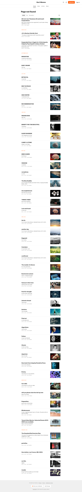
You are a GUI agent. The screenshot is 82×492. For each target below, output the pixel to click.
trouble (24, 470)
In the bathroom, (25, 320)
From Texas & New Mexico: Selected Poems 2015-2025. (34, 222)
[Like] (22, 27)
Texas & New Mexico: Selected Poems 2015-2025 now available (35, 421)
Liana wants (24, 329)
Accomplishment (27, 191)
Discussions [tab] (31, 15)
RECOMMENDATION (28, 104)
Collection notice (49, 483)
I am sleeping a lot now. (27, 135)
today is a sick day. (26, 144)
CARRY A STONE (27, 142)
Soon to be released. (26, 364)
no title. (24, 461)
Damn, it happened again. (27, 275)
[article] (41, 23)
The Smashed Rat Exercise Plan (31, 433)
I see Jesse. (24, 126)
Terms (43, 483)
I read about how (25, 96)
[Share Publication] (66, 2)
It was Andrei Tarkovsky (27, 293)
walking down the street (27, 284)
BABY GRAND (26, 65)
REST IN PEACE (26, 86)
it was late (24, 79)
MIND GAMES (26, 154)
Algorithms (25, 327)
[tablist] (28, 15)
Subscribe (71, 2)
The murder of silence (28, 265)
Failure (24, 336)
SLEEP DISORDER (27, 133)
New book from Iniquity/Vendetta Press (34, 363)
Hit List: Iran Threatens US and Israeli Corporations (33, 19)
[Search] (63, 2)
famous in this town (28, 283)
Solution (24, 309)
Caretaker (25, 247)
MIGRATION (25, 56)
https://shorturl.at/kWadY (27, 423)
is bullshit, (24, 164)
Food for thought (27, 291)
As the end (24, 210)
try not (23, 105)
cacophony (25, 172)
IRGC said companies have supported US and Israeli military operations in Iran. (35, 23)
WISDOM (24, 163)
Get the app (47, 486)
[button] (34, 6)
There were (24, 302)
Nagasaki (24, 238)
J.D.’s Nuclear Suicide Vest (30, 33)
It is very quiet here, (26, 266)
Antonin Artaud (26, 300)
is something (24, 88)
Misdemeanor (26, 410)
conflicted (25, 256)
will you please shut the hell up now (32, 392)
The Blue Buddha (27, 181)
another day (25, 229)
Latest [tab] (23, 15)
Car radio (24, 383)
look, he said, (24, 355)
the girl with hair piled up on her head (30, 471)
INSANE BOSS (26, 115)
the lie (23, 220)
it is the (23, 173)
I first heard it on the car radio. (28, 385)
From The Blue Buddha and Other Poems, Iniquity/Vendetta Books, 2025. (35, 183)
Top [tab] (27, 15)
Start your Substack (37, 486)
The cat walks (24, 311)
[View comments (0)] (31, 38)
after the (23, 117)
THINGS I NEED (26, 199)
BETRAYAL (25, 77)
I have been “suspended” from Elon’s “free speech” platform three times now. (35, 46)
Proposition (25, 401)
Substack (35, 489)
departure (25, 354)
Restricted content (27, 274)
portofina (24, 443)
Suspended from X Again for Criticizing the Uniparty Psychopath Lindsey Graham (35, 43)
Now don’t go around (26, 192)
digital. (23, 462)
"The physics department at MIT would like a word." (33, 35)
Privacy (40, 483)
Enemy (24, 372)
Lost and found (26, 208)
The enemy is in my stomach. (28, 373)
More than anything (26, 201)
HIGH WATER (25, 95)
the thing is (24, 156)
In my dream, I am (26, 248)
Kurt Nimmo (26, 25)
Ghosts (24, 345)
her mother (24, 240)
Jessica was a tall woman (27, 403)
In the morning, (25, 347)
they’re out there (25, 394)
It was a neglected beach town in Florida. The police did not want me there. (35, 413)
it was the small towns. (27, 58)
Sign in (78, 2)
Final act (24, 318)
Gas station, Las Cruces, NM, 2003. (32, 452)
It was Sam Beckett (26, 338)
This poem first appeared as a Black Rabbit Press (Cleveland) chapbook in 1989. (35, 435)
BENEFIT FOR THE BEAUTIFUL (30, 124)
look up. (23, 67)
